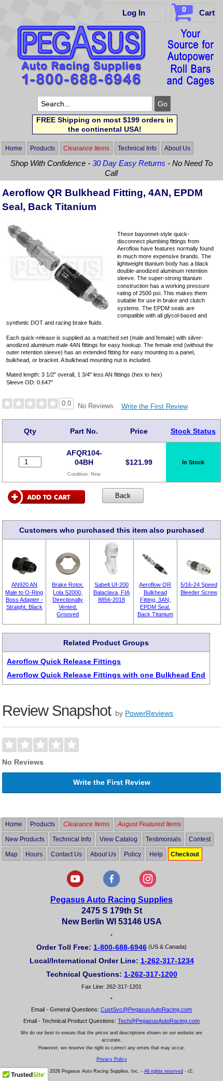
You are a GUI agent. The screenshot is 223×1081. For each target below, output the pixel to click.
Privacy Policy (111, 1059)
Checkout (185, 854)
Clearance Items (86, 148)
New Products (25, 839)
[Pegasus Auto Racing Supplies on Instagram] (148, 885)
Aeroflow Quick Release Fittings (64, 661)
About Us (177, 148)
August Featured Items (149, 824)
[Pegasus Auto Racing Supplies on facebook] (111, 885)
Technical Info (137, 148)
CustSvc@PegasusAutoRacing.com (146, 1009)
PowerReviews (149, 713)
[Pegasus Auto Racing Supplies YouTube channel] (75, 885)
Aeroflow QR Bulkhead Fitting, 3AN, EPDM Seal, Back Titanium (155, 599)
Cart (198, 11)
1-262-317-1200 (150, 974)
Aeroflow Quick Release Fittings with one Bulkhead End (106, 675)
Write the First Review (154, 406)
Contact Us (66, 854)
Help (156, 854)
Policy (132, 854)
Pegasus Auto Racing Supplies (111, 899)
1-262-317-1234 (167, 961)
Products (42, 148)
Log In (133, 12)
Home (13, 148)
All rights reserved (163, 1071)
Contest (200, 839)
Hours (34, 854)
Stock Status (193, 431)
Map (11, 854)
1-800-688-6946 (120, 947)
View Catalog (118, 839)
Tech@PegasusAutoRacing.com (159, 1021)
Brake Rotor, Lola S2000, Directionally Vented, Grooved (67, 599)
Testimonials (163, 839)
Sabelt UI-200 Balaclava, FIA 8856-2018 (111, 592)
